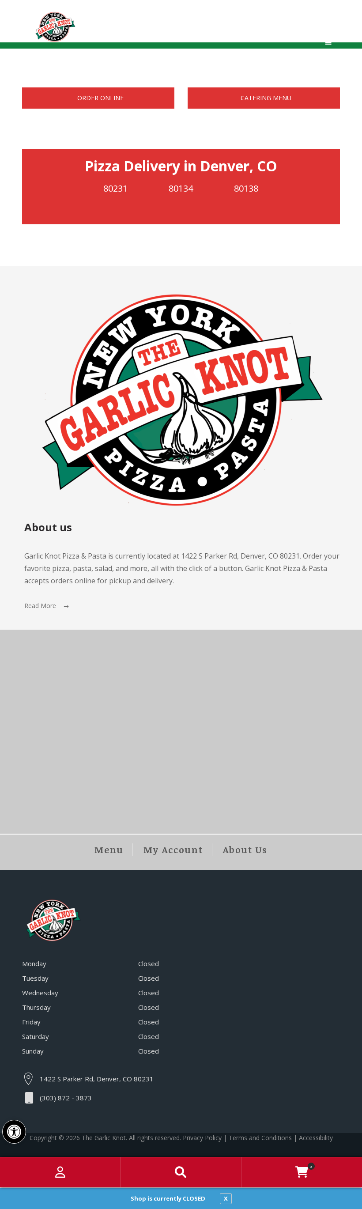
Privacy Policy (202, 1137)
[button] (14, 1132)
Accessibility (316, 1137)
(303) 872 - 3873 (66, 1097)
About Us (245, 849)
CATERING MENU (266, 98)
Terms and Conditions (260, 1137)
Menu (109, 849)
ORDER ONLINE (100, 98)
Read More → (46, 605)
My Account (173, 849)
